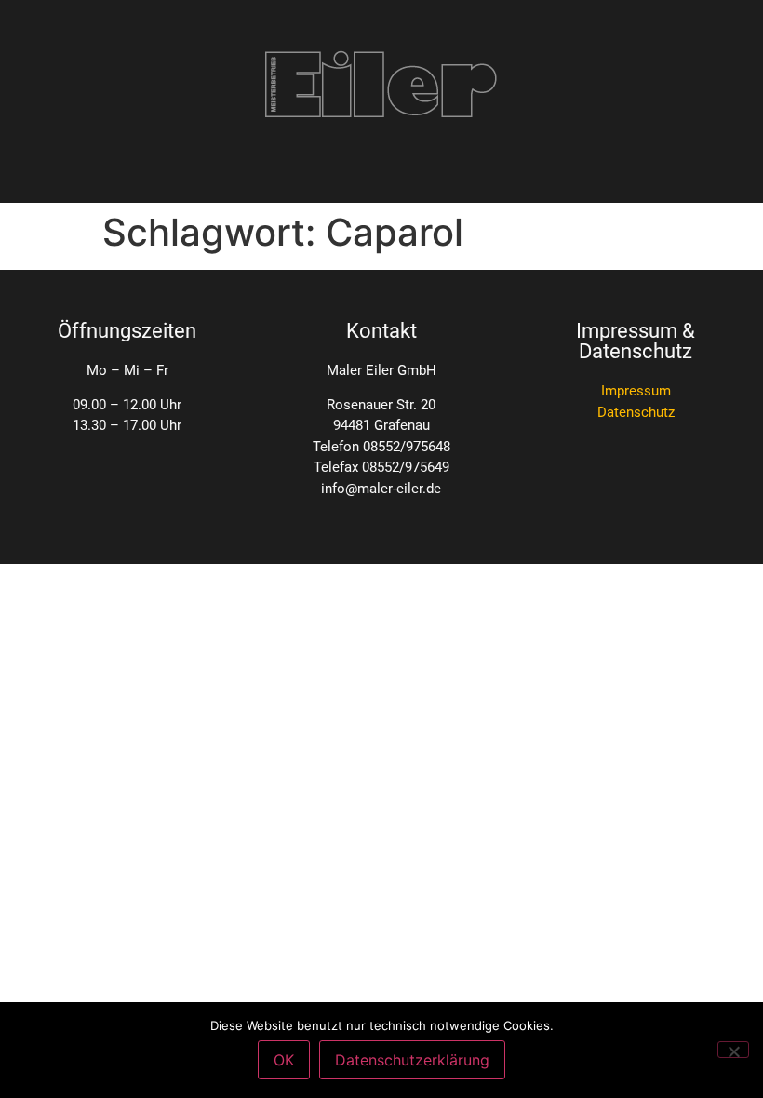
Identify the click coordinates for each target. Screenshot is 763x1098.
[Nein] (733, 1049)
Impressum (636, 390)
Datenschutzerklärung (412, 1060)
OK (284, 1060)
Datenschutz (636, 412)
